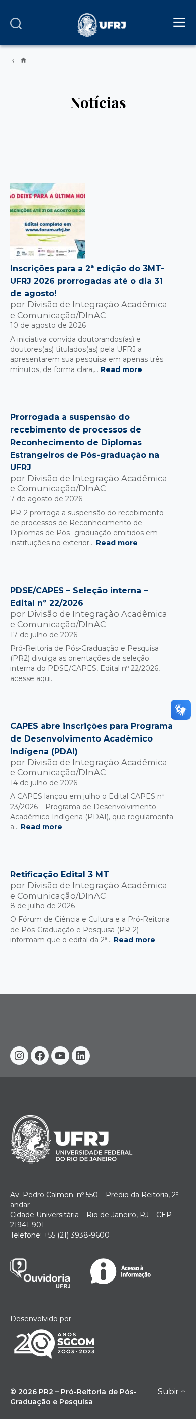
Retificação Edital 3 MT (59, 874)
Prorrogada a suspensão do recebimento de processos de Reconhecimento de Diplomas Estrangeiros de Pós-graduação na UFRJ (84, 442)
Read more (121, 369)
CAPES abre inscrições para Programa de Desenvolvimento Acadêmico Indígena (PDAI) (91, 738)
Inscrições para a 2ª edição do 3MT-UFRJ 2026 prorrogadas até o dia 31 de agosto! (87, 281)
